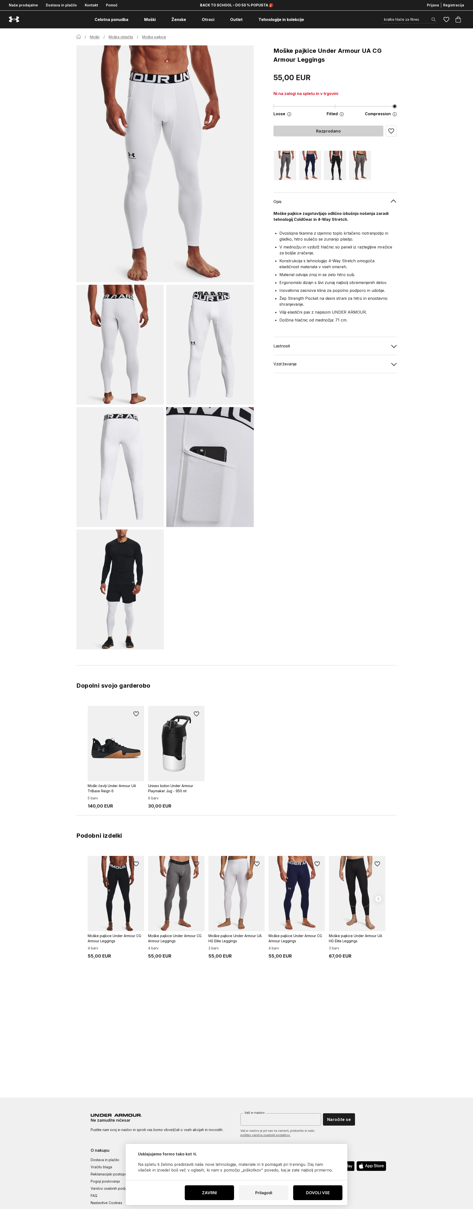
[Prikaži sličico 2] (210, 345)
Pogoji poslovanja (105, 1181)
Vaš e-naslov (254, 1113)
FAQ (94, 1195)
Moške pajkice (154, 37)
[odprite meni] (132, 19)
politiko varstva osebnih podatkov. (265, 1135)
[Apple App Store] (371, 1166)
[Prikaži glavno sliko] (165, 163)
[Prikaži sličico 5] (120, 589)
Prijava (433, 5)
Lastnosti (281, 345)
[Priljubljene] (446, 19)
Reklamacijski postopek (110, 1174)
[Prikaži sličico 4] (210, 467)
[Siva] (285, 165)
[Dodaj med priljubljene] (136, 714)
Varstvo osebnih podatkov (112, 1188)
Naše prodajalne (23, 5)
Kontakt (91, 5)
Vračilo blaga (101, 1167)
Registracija (453, 5)
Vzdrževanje (285, 363)
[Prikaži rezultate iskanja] (434, 19)
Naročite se (339, 1119)
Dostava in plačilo (61, 5)
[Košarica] (458, 19)
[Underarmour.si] (14, 19)
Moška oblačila (121, 37)
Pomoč (112, 5)
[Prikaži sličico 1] (120, 345)
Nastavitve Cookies (106, 1203)
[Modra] (310, 165)
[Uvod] (78, 37)
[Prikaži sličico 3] (120, 467)
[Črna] (335, 165)
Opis (277, 201)
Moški (95, 37)
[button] (391, 131)
